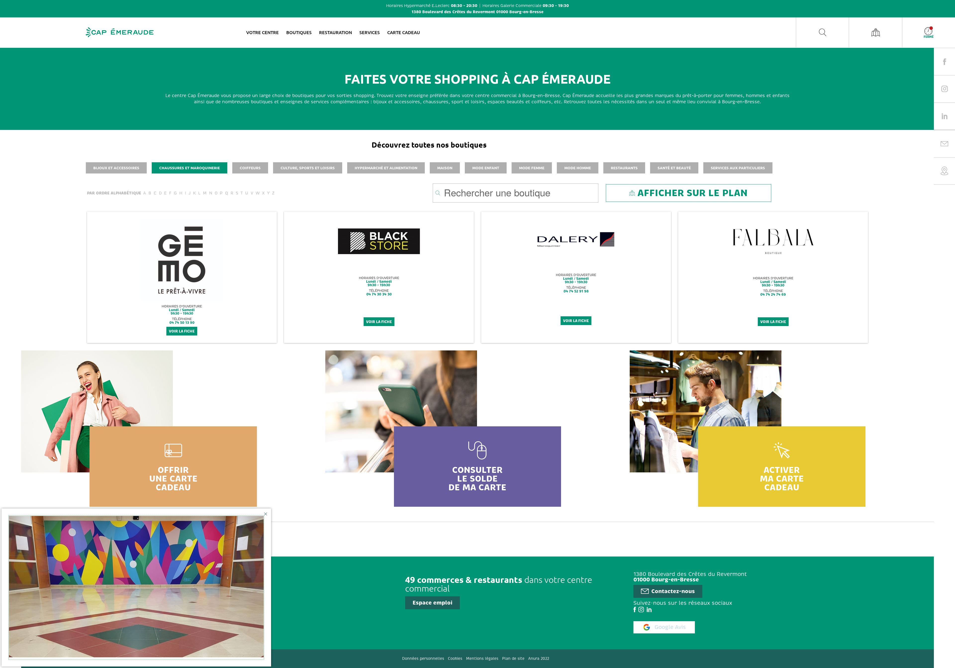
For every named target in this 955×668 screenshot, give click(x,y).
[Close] (265, 513)
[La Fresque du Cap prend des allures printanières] (136, 587)
